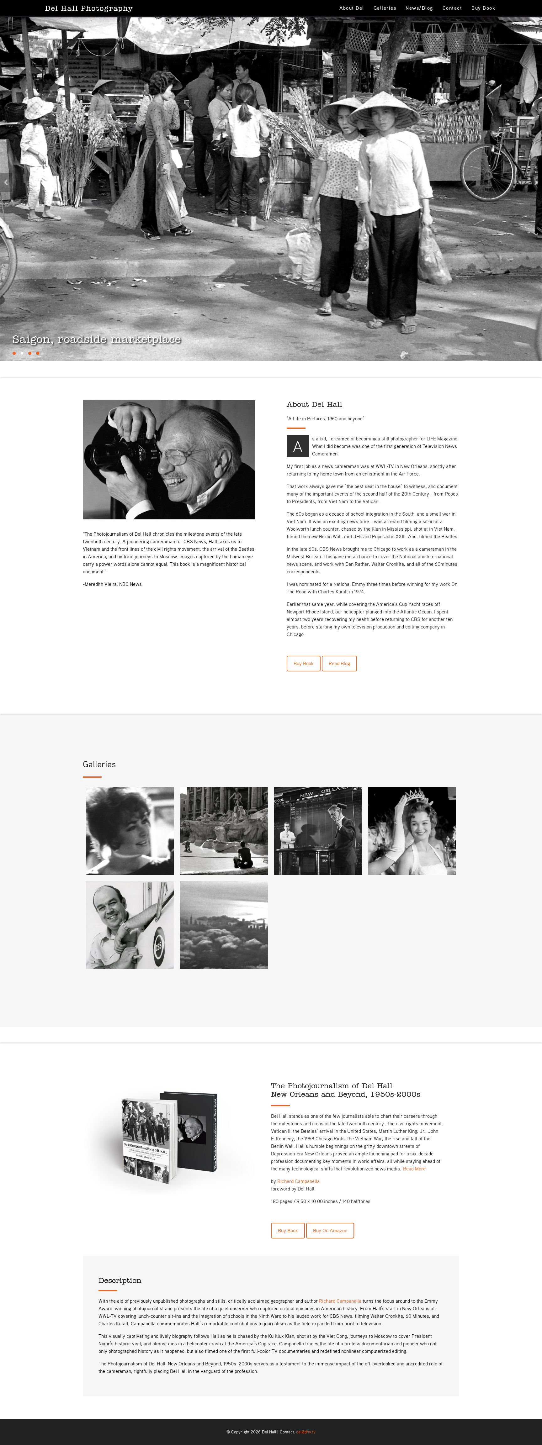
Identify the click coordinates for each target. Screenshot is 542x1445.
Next (536, 221)
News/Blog (419, 8)
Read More (414, 1247)
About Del (351, 8)
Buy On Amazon (330, 1309)
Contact (452, 8)
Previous (6, 221)
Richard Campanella (298, 1260)
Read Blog (339, 742)
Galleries (385, 8)
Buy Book (483, 8)
